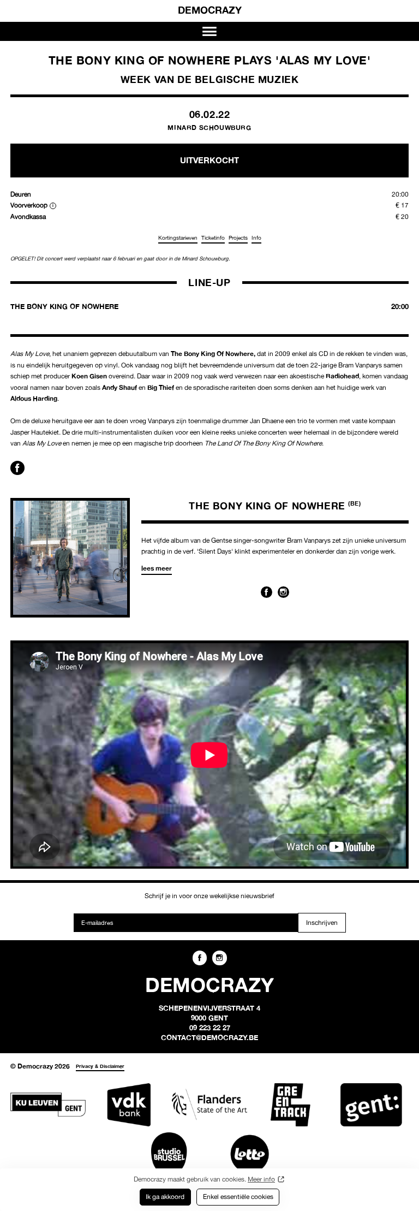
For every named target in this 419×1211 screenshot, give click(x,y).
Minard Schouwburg (209, 127)
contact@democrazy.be (209, 1037)
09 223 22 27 (209, 1027)
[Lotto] (250, 1154)
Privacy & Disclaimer (100, 1066)
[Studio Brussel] (169, 1154)
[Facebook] (266, 592)
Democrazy (210, 10)
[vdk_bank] (128, 1104)
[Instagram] (283, 592)
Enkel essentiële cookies (238, 1196)
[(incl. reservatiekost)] (53, 206)
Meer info (261, 1179)
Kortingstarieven (177, 237)
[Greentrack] (290, 1104)
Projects (238, 237)
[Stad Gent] (371, 1104)
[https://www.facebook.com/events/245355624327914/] (17, 468)
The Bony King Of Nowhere (275, 506)
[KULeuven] (48, 1104)
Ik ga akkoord (165, 1196)
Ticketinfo (213, 237)
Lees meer (156, 568)
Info (256, 237)
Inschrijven (322, 922)
